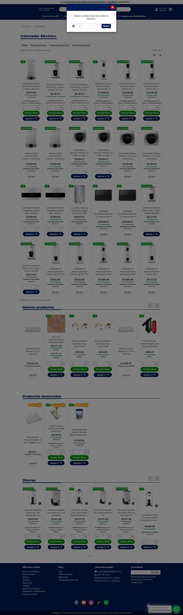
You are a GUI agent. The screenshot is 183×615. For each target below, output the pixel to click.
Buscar (106, 26)
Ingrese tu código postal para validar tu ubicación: (91, 17)
